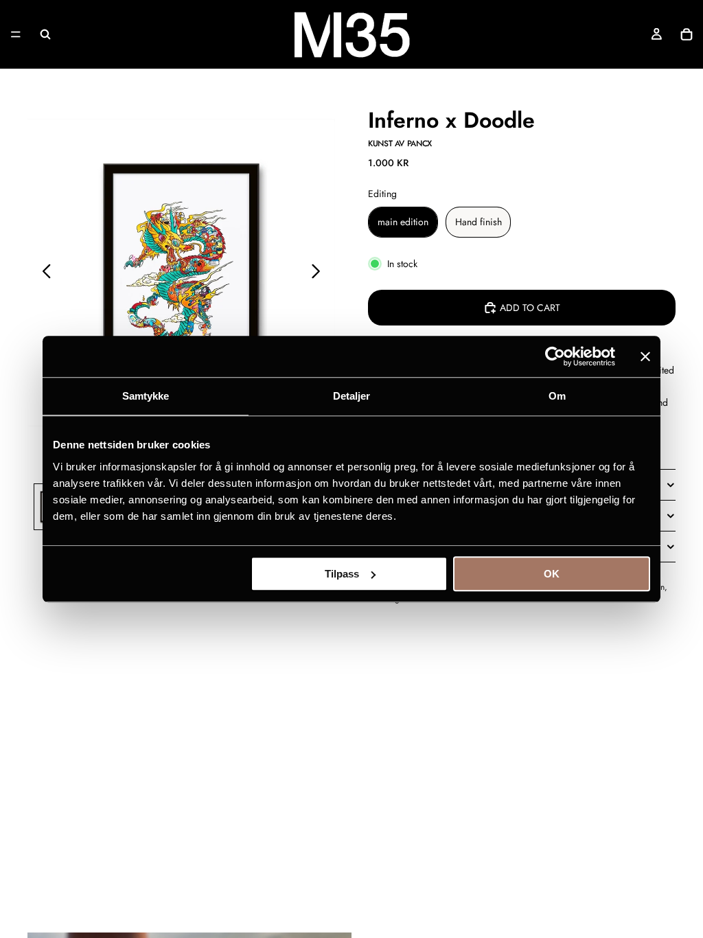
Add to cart (530, 307)
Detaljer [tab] (352, 396)
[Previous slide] (42, 273)
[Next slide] (319, 273)
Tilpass (342, 574)
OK (552, 574)
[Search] (45, 34)
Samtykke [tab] (146, 396)
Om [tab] (557, 396)
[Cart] (686, 34)
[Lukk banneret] (645, 356)
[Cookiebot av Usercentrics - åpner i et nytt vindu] (555, 356)
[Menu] (16, 34)
